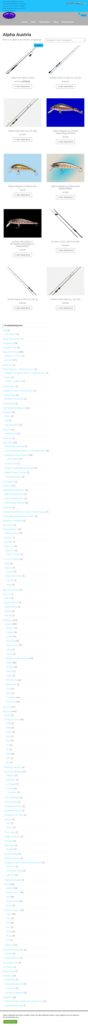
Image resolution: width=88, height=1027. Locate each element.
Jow (8, 927)
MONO (7, 611)
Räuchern (8, 525)
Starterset (11, 684)
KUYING (8, 542)
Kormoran (9, 832)
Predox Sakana (12, 858)
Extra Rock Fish (14, 576)
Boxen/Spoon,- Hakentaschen (18, 369)
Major (9, 662)
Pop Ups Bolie (11, 425)
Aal (4, 330)
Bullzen (8, 537)
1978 (8, 723)
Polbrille (7, 507)
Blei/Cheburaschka (14, 446)
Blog (56, 22)
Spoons (6, 711)
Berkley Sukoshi (12, 767)
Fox (8, 923)
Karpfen (7, 412)
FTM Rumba (10, 802)
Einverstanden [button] (10, 1022)
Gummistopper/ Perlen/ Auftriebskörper (25, 451)
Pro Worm (11, 680)
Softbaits (7, 620)
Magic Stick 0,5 (12, 836)
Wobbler (7, 975)
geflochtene (10, 607)
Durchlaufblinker (13, 771)
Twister (10, 788)
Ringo (9, 905)
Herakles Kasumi (13, 810)
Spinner (7, 707)
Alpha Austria (11, 533)
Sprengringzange (13, 1005)
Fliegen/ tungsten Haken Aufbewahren (25, 373)
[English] (69, 3)
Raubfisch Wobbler (13, 520)
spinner (8, 360)
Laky (8, 649)
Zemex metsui (11, 910)
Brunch (10, 628)
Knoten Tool (10, 463)
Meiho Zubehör (14, 381)
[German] (73, 3)
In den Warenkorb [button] (22, 86)
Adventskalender (12, 339)
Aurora (9, 571)
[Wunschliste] (72, 15)
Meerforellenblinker (14, 503)
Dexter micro (13, 892)
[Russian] (79, 3)
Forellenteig (9, 395)
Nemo (9, 671)
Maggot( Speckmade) (17, 658)
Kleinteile (8, 442)
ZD (7, 762)
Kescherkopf (11, 433)
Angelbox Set (10, 347)
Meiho (7, 377)
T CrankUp (9, 988)
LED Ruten (10, 334)
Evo (8, 897)
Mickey (10, 667)
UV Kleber (8, 967)
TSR (8, 754)
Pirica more (12, 901)
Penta (9, 827)
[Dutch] (67, 3)
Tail (8, 689)
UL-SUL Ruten (11, 559)
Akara (7, 715)
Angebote (8, 343)
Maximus (9, 546)
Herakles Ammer (13, 806)
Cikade (9, 632)
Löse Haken (12, 459)
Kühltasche (9, 481)
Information (44, 22)
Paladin (10, 775)
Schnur (6, 594)
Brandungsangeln (14, 494)
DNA (8, 736)
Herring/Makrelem (14, 498)
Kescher (7, 429)
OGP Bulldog (11, 854)
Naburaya (9, 845)
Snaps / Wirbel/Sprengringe (19, 468)
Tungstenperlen (12, 477)
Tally (8, 693)
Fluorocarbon (11, 602)
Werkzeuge (9, 971)
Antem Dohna (11, 719)
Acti (8, 823)
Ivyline (7, 819)
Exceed (10, 849)
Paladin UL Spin (12, 356)
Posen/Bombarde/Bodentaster (18, 516)
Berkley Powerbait (13, 399)
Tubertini (9, 550)
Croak (9, 636)
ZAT (8, 758)
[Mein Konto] (75, 15)
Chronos (10, 866)
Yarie (7, 563)
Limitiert (12, 792)
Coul (8, 918)
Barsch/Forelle (10, 352)
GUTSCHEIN (9, 403)
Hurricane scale (14, 870)
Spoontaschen (12, 958)
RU (7, 749)
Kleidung (7, 438)
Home (25, 22)
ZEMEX (8, 568)
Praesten (10, 780)
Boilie (7, 416)
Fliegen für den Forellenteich (18, 391)
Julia (8, 931)
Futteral (8, 953)
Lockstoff (7, 486)
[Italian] (75, 3)
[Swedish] (83, 3)
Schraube (11, 784)
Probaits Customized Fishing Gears (22, 862)
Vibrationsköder (12, 880)
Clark (9, 914)
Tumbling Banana (14, 992)
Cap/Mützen (9, 386)
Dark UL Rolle (13, 554)
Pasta (9, 675)
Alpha (7, 598)
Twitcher (10, 702)
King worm (12, 645)
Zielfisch (8, 945)
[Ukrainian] (85, 3)
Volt (8, 940)
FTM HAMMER (11, 797)
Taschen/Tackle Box (13, 950)
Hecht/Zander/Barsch (14, 408)
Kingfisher (9, 979)
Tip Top (10, 580)
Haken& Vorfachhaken (16, 455)
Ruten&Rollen (10, 529)
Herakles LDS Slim (13, 815)
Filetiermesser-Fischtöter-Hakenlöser (23, 1001)
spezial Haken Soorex (15, 472)
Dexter (9, 888)
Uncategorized (10, 962)
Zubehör (7, 997)
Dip (6, 420)
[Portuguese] (77, 3)
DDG (8, 732)
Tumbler (10, 697)
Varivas (8, 615)
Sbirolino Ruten (11, 590)
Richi (8, 936)
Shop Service (68, 22)
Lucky (9, 654)
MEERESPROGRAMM (14, 490)
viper (8, 584)
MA (8, 740)
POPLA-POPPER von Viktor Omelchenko (24, 512)
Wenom (10, 875)
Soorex (7, 624)
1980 (8, 727)
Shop (33, 22)
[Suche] (69, 15)
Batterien (7, 365)
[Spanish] (81, 3)
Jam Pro (10, 641)
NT (7, 745)
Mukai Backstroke (13, 984)
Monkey (8, 841)
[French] (71, 3)
